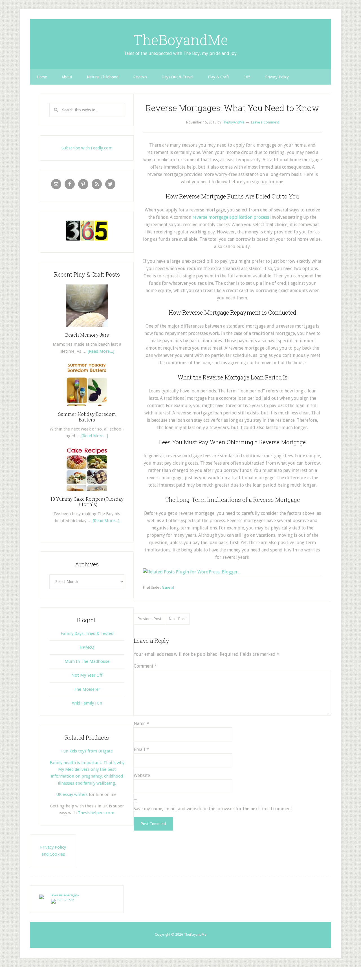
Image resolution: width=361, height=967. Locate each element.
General (168, 588)
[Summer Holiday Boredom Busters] (87, 407)
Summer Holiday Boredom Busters (87, 416)
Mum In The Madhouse (87, 661)
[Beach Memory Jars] (87, 328)
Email (141, 749)
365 (247, 77)
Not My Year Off (86, 675)
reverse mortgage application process (230, 217)
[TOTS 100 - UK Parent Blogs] (62, 894)
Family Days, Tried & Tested (87, 633)
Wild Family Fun (87, 703)
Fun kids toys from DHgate (87, 751)
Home (42, 77)
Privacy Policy (277, 77)
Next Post (177, 619)
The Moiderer (87, 689)
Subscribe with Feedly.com (87, 148)
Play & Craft (218, 77)
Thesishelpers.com (96, 812)
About (66, 77)
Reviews (140, 77)
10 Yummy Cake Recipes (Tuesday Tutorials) (87, 501)
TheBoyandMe (180, 39)
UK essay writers (72, 794)
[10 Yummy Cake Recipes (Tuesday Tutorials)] (87, 492)
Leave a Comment (265, 122)
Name (141, 723)
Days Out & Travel (177, 77)
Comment (145, 666)
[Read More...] (101, 351)
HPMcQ (87, 647)
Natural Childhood (102, 77)
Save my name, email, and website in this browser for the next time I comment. (213, 808)
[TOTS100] (62, 899)
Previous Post (149, 619)
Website (142, 775)
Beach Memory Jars (87, 335)
